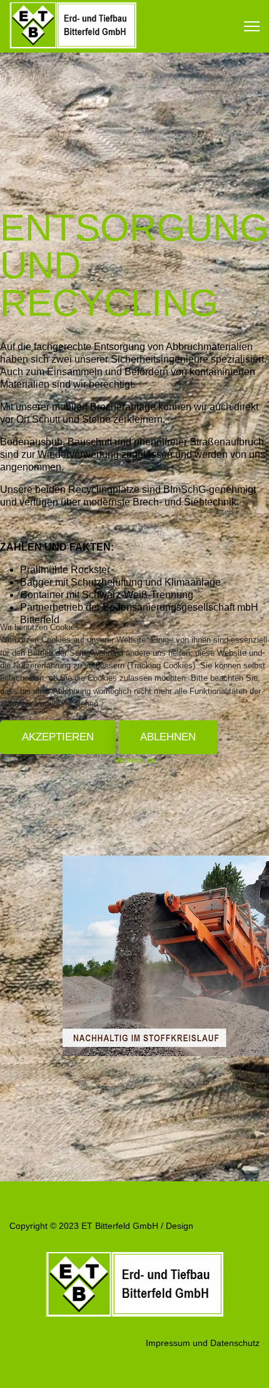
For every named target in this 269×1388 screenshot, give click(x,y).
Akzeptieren (58, 737)
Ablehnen (168, 737)
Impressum (134, 760)
